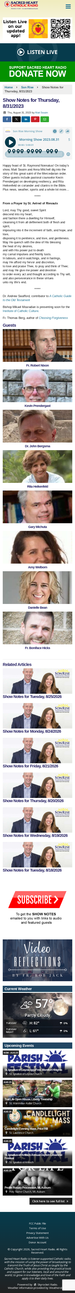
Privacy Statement (37, 1233)
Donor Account (37, 1242)
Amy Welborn (37, 567)
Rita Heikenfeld (37, 486)
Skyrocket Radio (47, 1284)
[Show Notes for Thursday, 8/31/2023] (37, 345)
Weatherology (58, 1288)
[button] (68, 6)
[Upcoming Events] (37, 1064)
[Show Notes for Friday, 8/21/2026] (37, 750)
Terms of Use (37, 1228)
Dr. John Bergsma (37, 446)
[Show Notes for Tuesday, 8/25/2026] (37, 681)
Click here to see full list (49, 1201)
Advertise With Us (37, 1237)
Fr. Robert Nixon (37, 365)
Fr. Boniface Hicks (37, 648)
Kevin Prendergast (37, 406)
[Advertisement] (37, 29)
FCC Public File (37, 1223)
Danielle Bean (37, 607)
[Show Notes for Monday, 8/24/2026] (37, 715)
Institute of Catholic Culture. (21, 311)
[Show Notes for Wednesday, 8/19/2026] (37, 820)
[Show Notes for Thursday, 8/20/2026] (37, 785)
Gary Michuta (37, 527)
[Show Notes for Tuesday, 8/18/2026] (37, 854)
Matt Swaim (41, 112)
